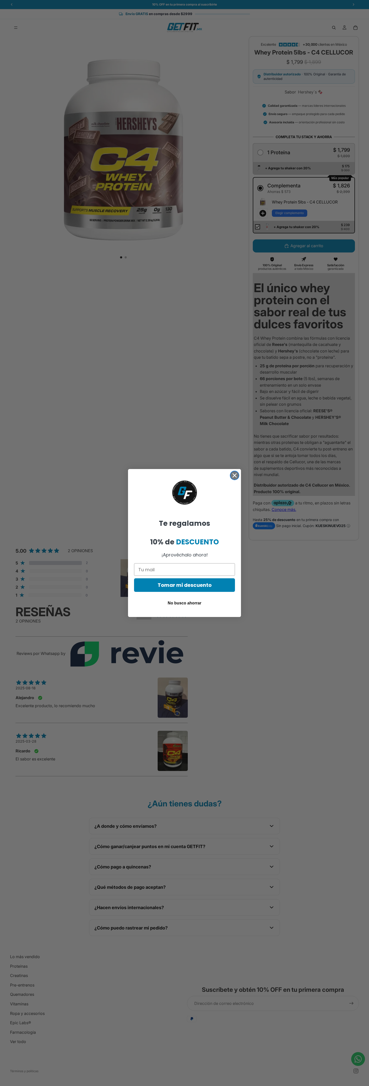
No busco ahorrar (184, 603)
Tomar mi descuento (185, 585)
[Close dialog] (234, 475)
